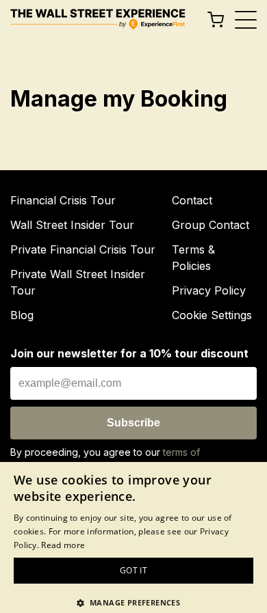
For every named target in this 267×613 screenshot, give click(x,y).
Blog (22, 315)
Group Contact (210, 225)
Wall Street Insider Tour (72, 225)
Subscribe (133, 422)
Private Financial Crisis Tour (82, 249)
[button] (133, 602)
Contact (192, 200)
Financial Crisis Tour (63, 200)
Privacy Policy (209, 290)
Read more (63, 545)
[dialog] (133, 537)
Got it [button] (133, 570)
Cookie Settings (212, 315)
